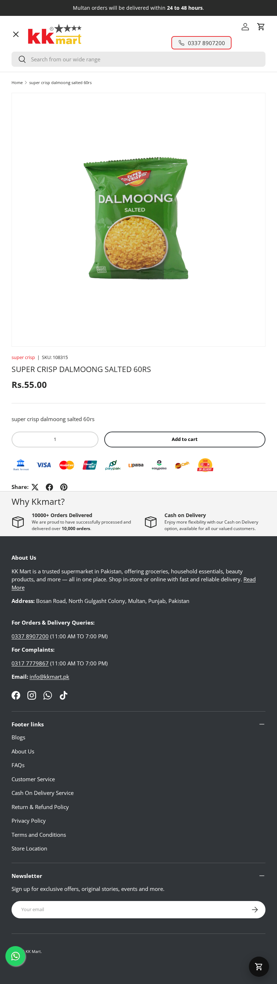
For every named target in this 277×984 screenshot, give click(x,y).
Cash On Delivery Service (43, 792)
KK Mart (33, 951)
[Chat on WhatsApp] (15, 956)
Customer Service (33, 779)
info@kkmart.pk (49, 676)
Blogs (18, 737)
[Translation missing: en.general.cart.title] (259, 967)
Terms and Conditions (39, 834)
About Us (23, 751)
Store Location (29, 848)
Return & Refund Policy (40, 806)
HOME (25, 48)
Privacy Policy (29, 820)
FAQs (18, 765)
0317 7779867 (30, 663)
